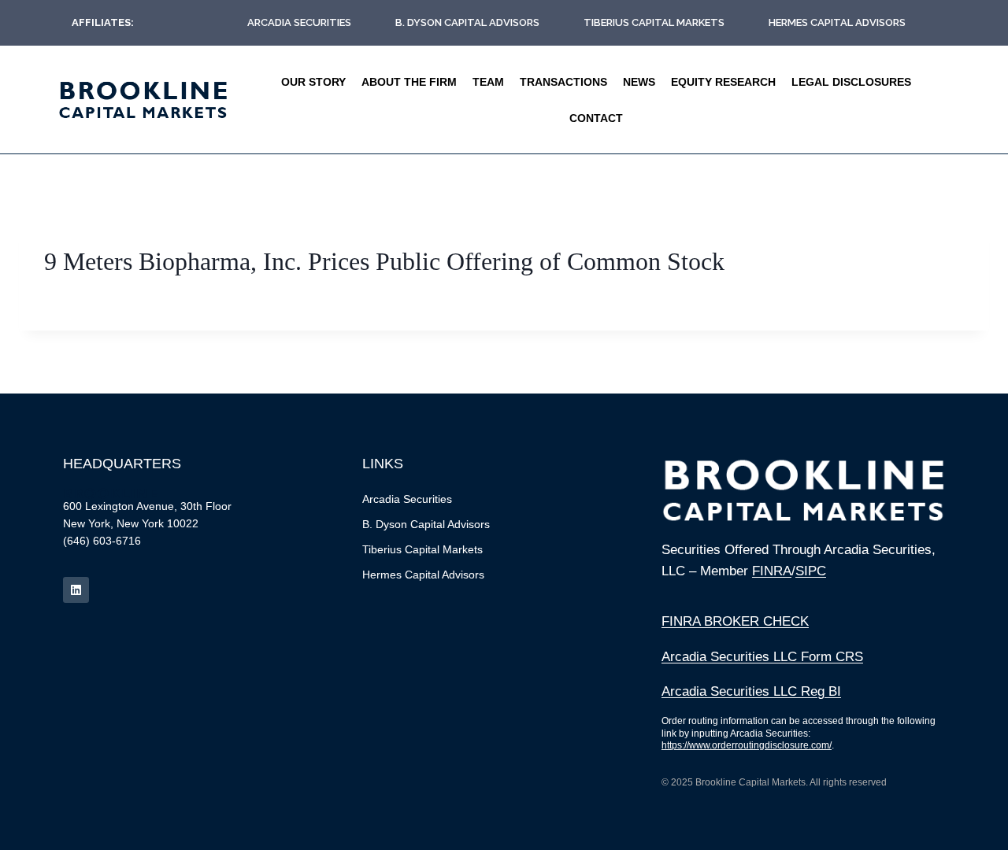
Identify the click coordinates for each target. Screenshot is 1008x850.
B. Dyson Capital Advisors (467, 22)
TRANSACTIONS (563, 82)
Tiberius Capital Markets (654, 22)
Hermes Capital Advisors (837, 22)
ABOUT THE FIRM (409, 82)
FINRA (771, 571)
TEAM (488, 82)
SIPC (810, 571)
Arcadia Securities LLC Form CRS (762, 656)
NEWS (639, 82)
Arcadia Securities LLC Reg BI (751, 691)
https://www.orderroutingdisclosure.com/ (747, 745)
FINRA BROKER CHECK (735, 621)
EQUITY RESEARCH (723, 82)
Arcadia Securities (299, 22)
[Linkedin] (76, 590)
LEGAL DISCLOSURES (851, 82)
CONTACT (596, 118)
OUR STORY (313, 82)
